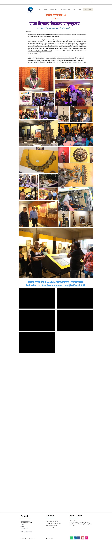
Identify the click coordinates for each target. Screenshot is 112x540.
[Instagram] (86, 537)
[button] (80, 9)
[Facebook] (78, 537)
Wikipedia (35, 53)
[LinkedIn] (75, 537)
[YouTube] (82, 537)
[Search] (91, 2)
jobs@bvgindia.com (51, 525)
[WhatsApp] (71, 537)
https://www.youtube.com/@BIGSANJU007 (63, 285)
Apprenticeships (25, 521)
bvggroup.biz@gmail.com (53, 528)
